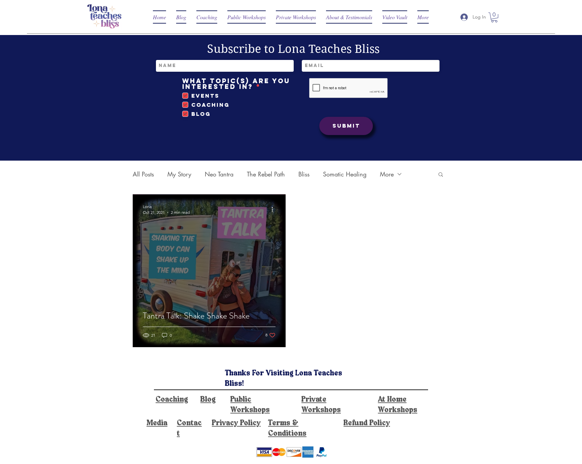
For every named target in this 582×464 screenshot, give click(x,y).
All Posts (143, 174)
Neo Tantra (219, 174)
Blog (208, 399)
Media (157, 423)
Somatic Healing (344, 174)
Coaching (172, 399)
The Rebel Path (266, 174)
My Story (179, 174)
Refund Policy (367, 423)
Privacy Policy (236, 423)
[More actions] (274, 209)
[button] (494, 17)
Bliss (304, 174)
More (387, 174)
